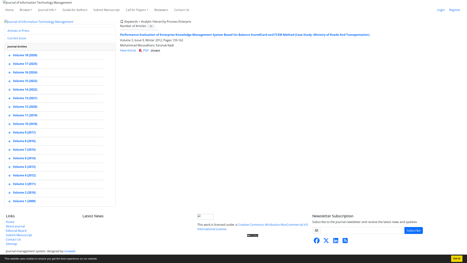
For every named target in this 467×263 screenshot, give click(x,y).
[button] (98, 259)
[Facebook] (316, 242)
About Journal (15, 226)
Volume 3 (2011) (24, 184)
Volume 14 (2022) (25, 90)
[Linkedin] (335, 242)
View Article (128, 50)
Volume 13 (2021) (25, 98)
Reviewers (161, 10)
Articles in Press (18, 31)
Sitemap (11, 244)
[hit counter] (252, 235)
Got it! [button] (456, 258)
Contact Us (181, 10)
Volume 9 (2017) (24, 133)
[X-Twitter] (326, 242)
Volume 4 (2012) (24, 176)
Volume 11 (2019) (25, 115)
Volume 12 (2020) (25, 107)
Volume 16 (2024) (25, 72)
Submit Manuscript (106, 10)
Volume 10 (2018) (25, 124)
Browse (25, 10)
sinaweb (70, 251)
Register (454, 10)
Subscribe (413, 230)
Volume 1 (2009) (24, 201)
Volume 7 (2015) (24, 150)
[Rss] (345, 242)
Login (441, 10)
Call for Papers (136, 10)
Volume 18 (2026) (25, 55)
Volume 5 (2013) (24, 167)
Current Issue (16, 38)
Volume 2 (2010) (24, 193)
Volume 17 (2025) (25, 64)
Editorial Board (16, 231)
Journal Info (46, 10)
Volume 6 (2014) (24, 158)
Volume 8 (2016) (24, 141)
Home (9, 10)
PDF (151, 50)
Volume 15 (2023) (25, 81)
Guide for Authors (75, 10)
